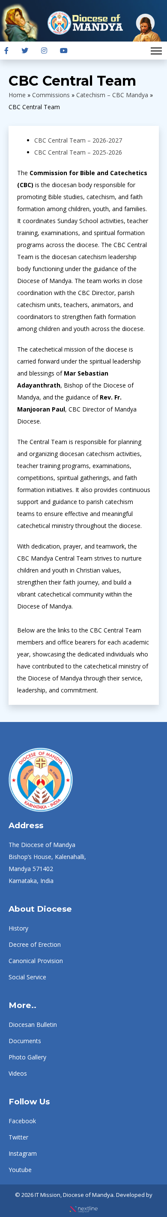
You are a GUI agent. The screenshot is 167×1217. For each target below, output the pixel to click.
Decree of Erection (35, 944)
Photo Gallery (27, 1057)
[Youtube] (64, 51)
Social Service (27, 977)
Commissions (51, 95)
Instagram (23, 1153)
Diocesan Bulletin (33, 1024)
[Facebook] (6, 51)
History (18, 928)
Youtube (20, 1170)
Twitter (18, 1137)
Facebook (22, 1121)
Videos (18, 1073)
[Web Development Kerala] (84, 1207)
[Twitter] (25, 51)
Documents (25, 1041)
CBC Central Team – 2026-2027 (78, 140)
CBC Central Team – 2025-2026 (78, 152)
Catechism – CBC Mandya (112, 95)
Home (17, 95)
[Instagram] (44, 51)
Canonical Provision (36, 961)
